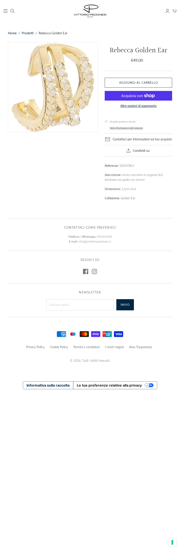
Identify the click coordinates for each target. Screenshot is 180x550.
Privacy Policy (35, 347)
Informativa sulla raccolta (48, 385)
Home (12, 33)
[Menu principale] (5, 11)
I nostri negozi (114, 347)
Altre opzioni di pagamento (138, 106)
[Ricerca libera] (12, 11)
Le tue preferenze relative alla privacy (109, 385)
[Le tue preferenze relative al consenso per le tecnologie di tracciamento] (172, 542)
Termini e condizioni (86, 347)
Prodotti (28, 33)
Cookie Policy (59, 347)
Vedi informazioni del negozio (126, 128)
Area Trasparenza (140, 347)
